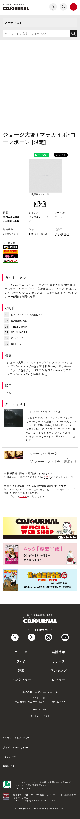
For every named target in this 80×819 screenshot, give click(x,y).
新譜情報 (58, 651)
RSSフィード (10, 756)
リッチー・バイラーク (41, 453)
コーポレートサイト (40, 715)
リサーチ (58, 661)
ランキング (58, 670)
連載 (21, 670)
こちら (47, 476)
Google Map (40, 709)
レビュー (58, 679)
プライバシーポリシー (15, 747)
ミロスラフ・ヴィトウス (43, 411)
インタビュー (21, 679)
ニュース (21, 651)
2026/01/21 (62, 233)
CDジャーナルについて (16, 738)
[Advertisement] (40, 85)
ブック (21, 661)
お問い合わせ (10, 766)
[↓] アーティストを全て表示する (53, 461)
